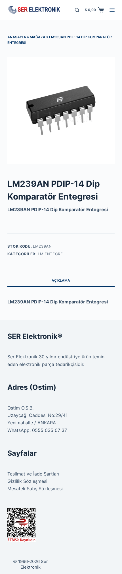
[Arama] (77, 10)
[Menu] (112, 9)
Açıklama (61, 280)
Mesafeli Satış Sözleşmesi (35, 488)
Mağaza (37, 37)
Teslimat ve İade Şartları (33, 474)
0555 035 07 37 (49, 430)
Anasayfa (16, 37)
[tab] (61, 280)
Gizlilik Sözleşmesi (27, 481)
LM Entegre (50, 254)
